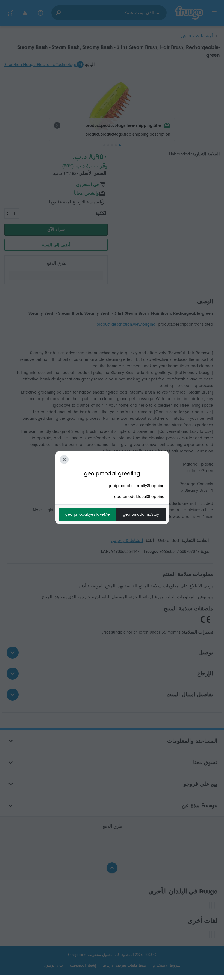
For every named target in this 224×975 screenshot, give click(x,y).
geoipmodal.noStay (141, 514)
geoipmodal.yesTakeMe (87, 514)
